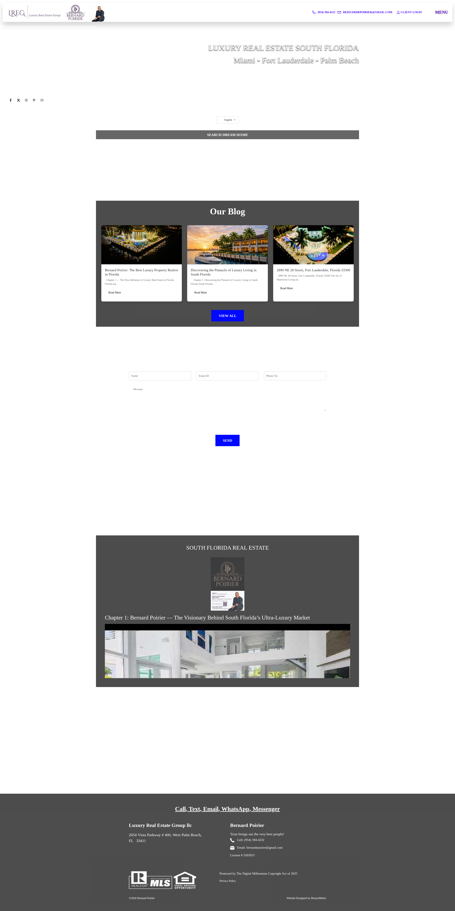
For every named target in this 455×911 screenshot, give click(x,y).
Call (180, 809)
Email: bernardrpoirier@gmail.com (259, 847)
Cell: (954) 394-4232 (250, 840)
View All (227, 316)
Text (194, 809)
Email (210, 809)
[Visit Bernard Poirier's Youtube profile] (42, 100)
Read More (114, 292)
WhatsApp (235, 809)
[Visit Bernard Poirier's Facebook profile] (11, 100)
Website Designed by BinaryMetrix (306, 898)
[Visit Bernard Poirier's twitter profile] (19, 100)
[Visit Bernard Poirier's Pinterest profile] (34, 100)
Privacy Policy (228, 880)
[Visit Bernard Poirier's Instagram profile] (27, 100)
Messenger (266, 809)
